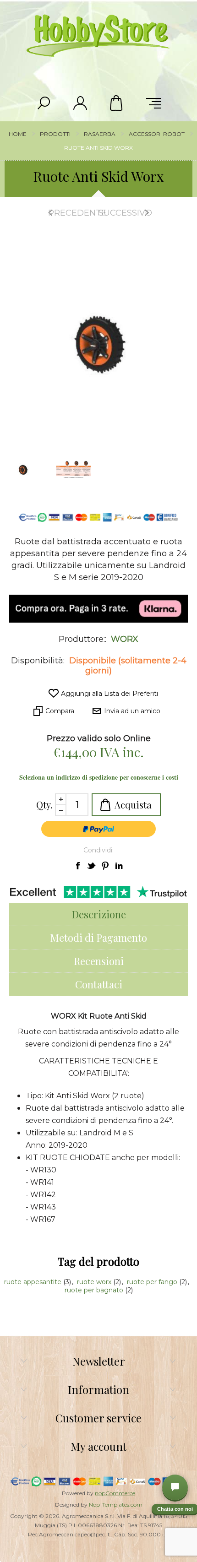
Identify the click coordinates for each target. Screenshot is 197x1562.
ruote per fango (153, 1282)
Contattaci (98, 984)
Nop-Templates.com (115, 1504)
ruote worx (95, 1282)
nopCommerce (115, 1493)
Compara (59, 711)
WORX (124, 639)
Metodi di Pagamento (98, 937)
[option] (73, 469)
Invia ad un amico (132, 711)
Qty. (44, 804)
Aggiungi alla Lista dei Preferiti (109, 693)
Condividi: (98, 850)
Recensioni (99, 961)
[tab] (98, 914)
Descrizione (98, 914)
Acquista (133, 804)
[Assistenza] (175, 1487)
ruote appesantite (33, 1282)
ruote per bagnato (95, 1290)
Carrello (117, 103)
